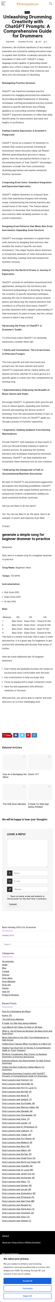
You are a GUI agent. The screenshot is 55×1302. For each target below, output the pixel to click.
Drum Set (6, 985)
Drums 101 (33, 774)
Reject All (27, 1296)
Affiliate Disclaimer (33, 1242)
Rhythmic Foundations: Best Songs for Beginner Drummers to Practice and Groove (24, 1055)
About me (6, 1242)
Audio (4, 964)
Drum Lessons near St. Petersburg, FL (20, 1127)
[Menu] (3, 3)
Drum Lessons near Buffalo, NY (17, 1154)
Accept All (27, 1281)
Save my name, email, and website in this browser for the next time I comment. (27, 897)
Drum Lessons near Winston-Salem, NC (20, 1107)
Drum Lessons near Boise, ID (15, 1095)
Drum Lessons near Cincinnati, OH (18, 1213)
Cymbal (5, 971)
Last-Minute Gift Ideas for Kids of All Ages (22, 1027)
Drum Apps (7, 978)
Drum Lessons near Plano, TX (16, 1181)
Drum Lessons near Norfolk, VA (17, 1091)
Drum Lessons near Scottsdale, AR (18, 1103)
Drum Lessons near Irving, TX (15, 1119)
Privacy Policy (18, 1242)
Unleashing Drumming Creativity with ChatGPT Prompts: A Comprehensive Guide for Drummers (24, 1074)
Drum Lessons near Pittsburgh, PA (18, 1197)
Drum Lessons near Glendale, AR (17, 1111)
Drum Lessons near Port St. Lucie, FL (19, 1088)
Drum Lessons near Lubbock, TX (17, 1131)
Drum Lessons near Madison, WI (17, 1142)
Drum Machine (8, 981)
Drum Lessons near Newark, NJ (16, 1205)
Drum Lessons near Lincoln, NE (16, 1189)
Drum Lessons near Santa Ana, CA (18, 1209)
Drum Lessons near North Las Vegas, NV (21, 1162)
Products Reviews (10, 995)
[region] (27, 1278)
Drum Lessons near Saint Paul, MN (18, 1201)
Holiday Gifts (8, 935)
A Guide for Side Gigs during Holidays (38, 805)
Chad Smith (10, 42)
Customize (28, 1288)
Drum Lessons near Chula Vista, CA (18, 1158)
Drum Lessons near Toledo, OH (16, 1134)
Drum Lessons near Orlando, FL (16, 1220)
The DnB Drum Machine (14, 804)
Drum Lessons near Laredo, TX (16, 1123)
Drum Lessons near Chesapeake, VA (19, 1115)
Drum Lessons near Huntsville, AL (17, 1084)
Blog (27, 12)
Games (5, 988)
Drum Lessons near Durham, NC (17, 1185)
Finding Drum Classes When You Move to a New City (26, 1044)
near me (6, 991)
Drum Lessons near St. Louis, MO (17, 1170)
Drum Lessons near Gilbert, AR (16, 1150)
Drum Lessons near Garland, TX (17, 1099)
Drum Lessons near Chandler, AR (17, 1166)
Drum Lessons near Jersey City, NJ (18, 1174)
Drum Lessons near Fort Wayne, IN (18, 1138)
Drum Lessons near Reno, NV (15, 1146)
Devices (5, 975)
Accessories (8, 961)
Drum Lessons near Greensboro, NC (19, 1193)
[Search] (50, 3)
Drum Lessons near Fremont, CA (17, 1080)
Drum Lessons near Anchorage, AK (18, 1177)
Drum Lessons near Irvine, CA (16, 1217)
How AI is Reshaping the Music (16, 1011)
